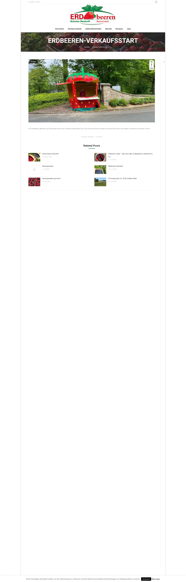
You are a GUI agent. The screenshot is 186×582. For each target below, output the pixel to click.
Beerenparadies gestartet (51, 178)
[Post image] (34, 157)
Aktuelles (87, 47)
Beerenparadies (47, 166)
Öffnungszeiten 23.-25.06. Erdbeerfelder (122, 178)
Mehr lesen (156, 579)
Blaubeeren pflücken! (115, 166)
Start (80, 47)
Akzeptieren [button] (146, 579)
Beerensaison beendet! (50, 154)
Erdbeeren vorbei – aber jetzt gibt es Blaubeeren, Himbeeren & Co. (130, 155)
